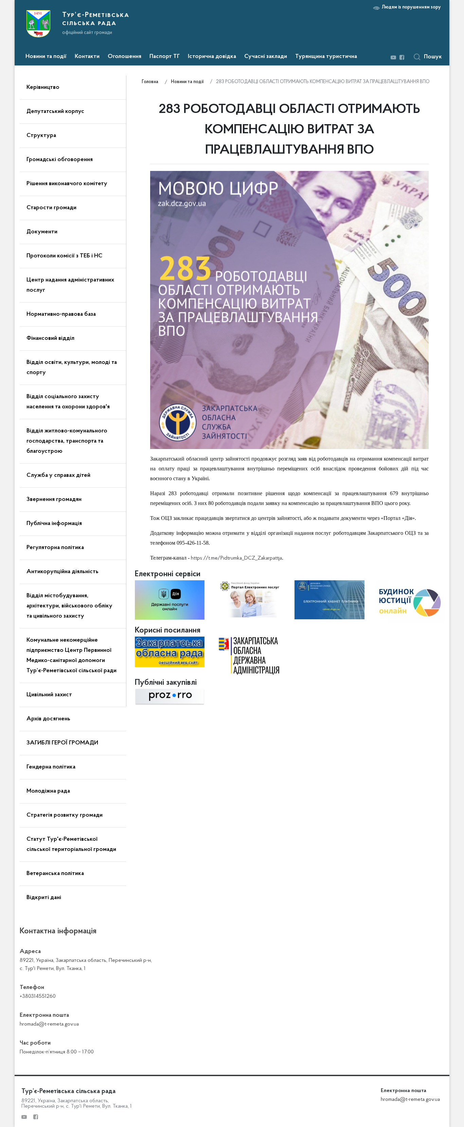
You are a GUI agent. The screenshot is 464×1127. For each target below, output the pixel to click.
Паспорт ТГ (164, 57)
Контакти (87, 57)
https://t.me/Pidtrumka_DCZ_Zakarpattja (236, 558)
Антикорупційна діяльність (62, 572)
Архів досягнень (48, 719)
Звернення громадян (54, 500)
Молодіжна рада (48, 791)
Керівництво (42, 87)
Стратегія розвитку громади (64, 815)
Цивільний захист (49, 695)
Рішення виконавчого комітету (66, 184)
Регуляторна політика (55, 548)
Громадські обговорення (59, 160)
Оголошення (124, 57)
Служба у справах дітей (58, 475)
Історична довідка (212, 57)
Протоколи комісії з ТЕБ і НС (64, 256)
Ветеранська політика (55, 874)
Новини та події (46, 57)
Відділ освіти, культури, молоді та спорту (71, 368)
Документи (41, 232)
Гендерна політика (50, 767)
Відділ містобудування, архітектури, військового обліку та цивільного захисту (69, 606)
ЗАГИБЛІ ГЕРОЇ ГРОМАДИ (62, 743)
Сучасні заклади (265, 57)
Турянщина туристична (326, 57)
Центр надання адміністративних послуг (70, 285)
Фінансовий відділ (50, 338)
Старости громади (51, 208)
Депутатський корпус (55, 112)
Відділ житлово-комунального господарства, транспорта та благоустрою (66, 441)
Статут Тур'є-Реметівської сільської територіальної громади (71, 844)
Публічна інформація (54, 524)
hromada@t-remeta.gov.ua (410, 1099)
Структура (41, 136)
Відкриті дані (43, 898)
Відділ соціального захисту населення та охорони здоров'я (68, 402)
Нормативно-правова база (61, 314)
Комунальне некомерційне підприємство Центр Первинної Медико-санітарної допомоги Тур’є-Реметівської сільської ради (71, 655)
